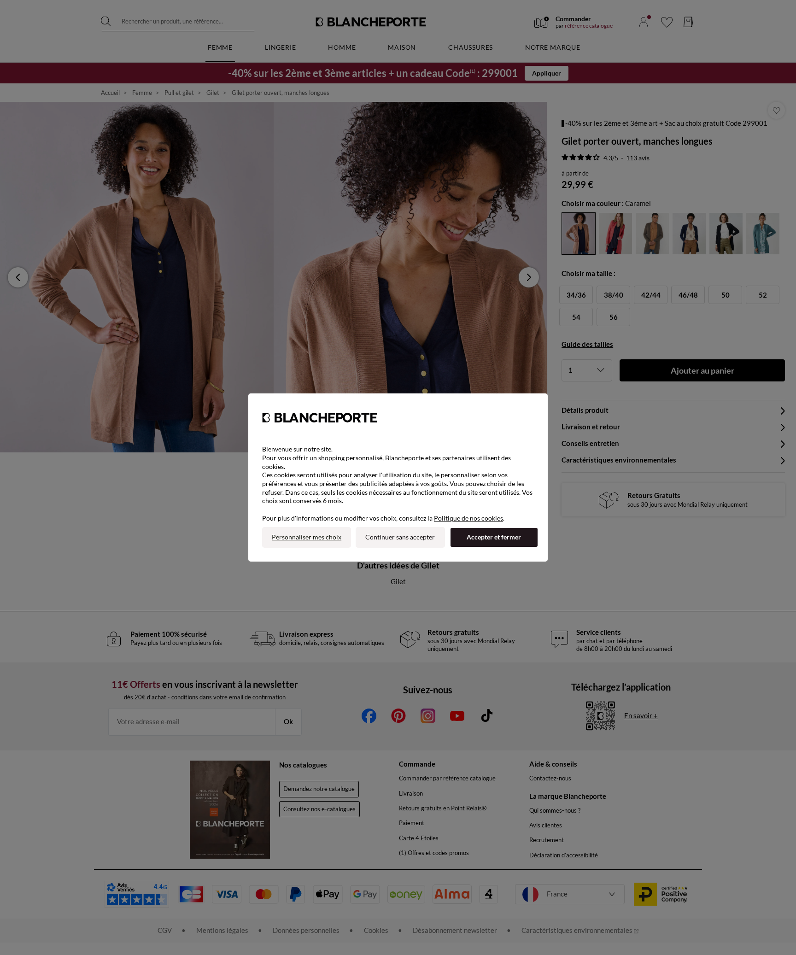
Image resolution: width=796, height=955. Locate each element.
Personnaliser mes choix (306, 537)
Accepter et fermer (494, 537)
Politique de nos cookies (468, 518)
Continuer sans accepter (400, 537)
